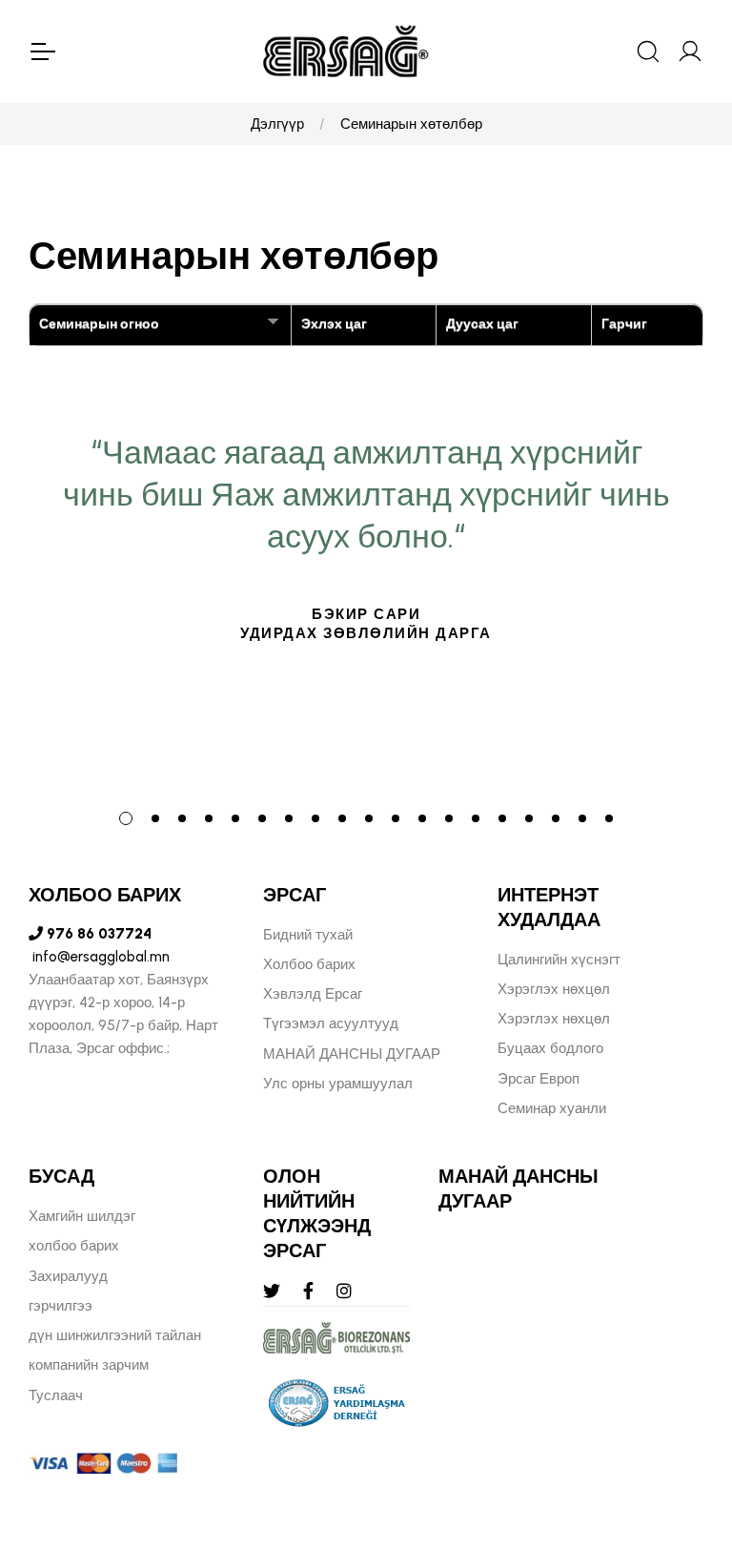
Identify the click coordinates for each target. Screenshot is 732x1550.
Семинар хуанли (552, 1108)
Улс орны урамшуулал (338, 1083)
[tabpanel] (366, 607)
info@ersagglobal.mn (99, 956)
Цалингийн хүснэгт (559, 959)
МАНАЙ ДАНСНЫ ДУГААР (351, 1054)
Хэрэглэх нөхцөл (554, 989)
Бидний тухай (308, 934)
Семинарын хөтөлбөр (411, 124)
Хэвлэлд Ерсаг (312, 993)
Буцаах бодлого (550, 1048)
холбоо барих (74, 1245)
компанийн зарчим (89, 1365)
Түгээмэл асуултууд (330, 1023)
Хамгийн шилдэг (82, 1216)
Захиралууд (68, 1276)
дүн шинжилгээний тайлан (115, 1335)
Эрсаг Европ (539, 1078)
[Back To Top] (680, 1432)
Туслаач (56, 1395)
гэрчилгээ (60, 1305)
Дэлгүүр (277, 124)
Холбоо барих (309, 964)
